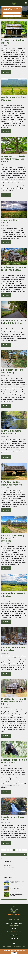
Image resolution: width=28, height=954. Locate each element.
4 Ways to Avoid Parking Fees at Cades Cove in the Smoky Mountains (17, 894)
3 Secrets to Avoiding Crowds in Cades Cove (17, 881)
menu (26, 3)
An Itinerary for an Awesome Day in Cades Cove (17, 887)
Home (14, 928)
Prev (4, 850)
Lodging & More (14, 935)
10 (19, 850)
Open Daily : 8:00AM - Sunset (14, 923)
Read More (6, 72)
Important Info (14, 938)
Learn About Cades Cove (14, 932)
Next (24, 850)
